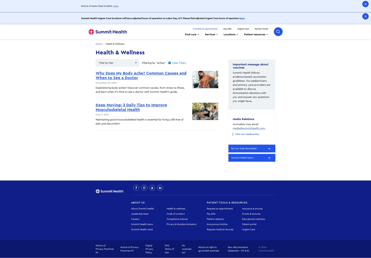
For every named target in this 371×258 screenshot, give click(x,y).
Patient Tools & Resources (227, 202)
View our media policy (247, 134)
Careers (135, 219)
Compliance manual (177, 219)
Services (210, 34)
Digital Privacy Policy (149, 249)
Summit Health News (242, 158)
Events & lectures (251, 214)
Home (108, 32)
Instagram (144, 188)
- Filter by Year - (106, 63)
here (115, 6)
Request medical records (220, 229)
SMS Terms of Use (169, 249)
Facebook (136, 188)
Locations (229, 34)
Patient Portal (261, 29)
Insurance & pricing (252, 209)
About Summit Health (142, 209)
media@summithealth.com (249, 128)
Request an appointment (220, 209)
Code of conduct (176, 214)
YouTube (152, 188)
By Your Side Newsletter (244, 148)
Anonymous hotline (217, 224)
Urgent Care (243, 29)
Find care (190, 34)
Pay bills (227, 29)
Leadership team (140, 214)
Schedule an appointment (205, 29)
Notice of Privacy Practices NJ (105, 249)
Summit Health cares (142, 229)
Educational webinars (253, 219)
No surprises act (186, 249)
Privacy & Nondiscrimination (182, 224)
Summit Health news (142, 224)
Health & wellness (176, 209)
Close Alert (365, 4)
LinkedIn (160, 188)
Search (278, 31)
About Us (138, 202)
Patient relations (215, 219)
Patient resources (254, 34)
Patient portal (249, 224)
